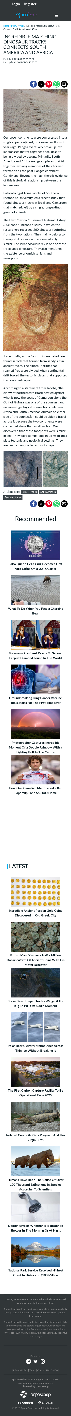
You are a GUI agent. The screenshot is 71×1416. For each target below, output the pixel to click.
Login (16, 4)
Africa (34, 492)
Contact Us (43, 1370)
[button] (33, 84)
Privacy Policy (20, 1370)
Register (30, 4)
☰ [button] (56, 16)
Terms (32, 1370)
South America (48, 492)
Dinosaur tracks (13, 497)
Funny (14, 26)
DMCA (54, 1370)
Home (6, 26)
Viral (21, 26)
